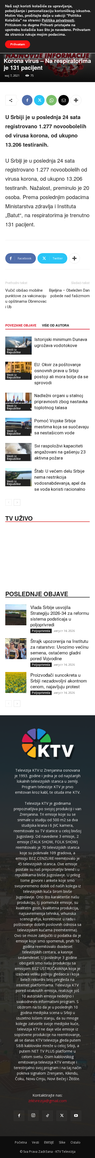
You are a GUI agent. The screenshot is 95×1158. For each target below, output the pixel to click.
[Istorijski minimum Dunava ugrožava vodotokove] (18, 346)
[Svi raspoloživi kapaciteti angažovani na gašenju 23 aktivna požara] (18, 452)
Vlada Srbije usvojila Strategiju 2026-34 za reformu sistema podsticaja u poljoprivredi (59, 616)
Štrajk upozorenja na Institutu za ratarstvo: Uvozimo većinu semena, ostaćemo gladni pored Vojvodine (59, 649)
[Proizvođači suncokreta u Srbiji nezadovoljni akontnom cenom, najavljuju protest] (15, 682)
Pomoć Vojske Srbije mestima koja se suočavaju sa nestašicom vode (61, 426)
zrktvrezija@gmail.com (47, 1100)
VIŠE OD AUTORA (55, 325)
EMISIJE (49, 1142)
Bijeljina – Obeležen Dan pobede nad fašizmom (69, 293)
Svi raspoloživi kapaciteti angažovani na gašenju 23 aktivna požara (60, 452)
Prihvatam (17, 44)
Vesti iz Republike (14, 351)
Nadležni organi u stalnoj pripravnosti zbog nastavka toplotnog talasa (61, 401)
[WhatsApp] (51, 100)
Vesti (35, 1142)
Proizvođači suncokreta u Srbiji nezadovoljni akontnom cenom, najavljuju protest (58, 680)
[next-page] (17, 502)
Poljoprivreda (41, 631)
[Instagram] (33, 1115)
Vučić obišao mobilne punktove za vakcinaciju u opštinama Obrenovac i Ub (26, 298)
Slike (62, 1142)
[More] (76, 100)
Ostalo (75, 1142)
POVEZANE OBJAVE (20, 325)
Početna (21, 1142)
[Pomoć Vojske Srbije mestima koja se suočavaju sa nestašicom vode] (18, 427)
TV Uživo (19, 517)
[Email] (63, 100)
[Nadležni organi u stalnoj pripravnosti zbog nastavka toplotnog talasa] (18, 402)
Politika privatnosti (58, 20)
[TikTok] (47, 1116)
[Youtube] (76, 1116)
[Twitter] (39, 100)
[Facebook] (27, 100)
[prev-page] (8, 502)
